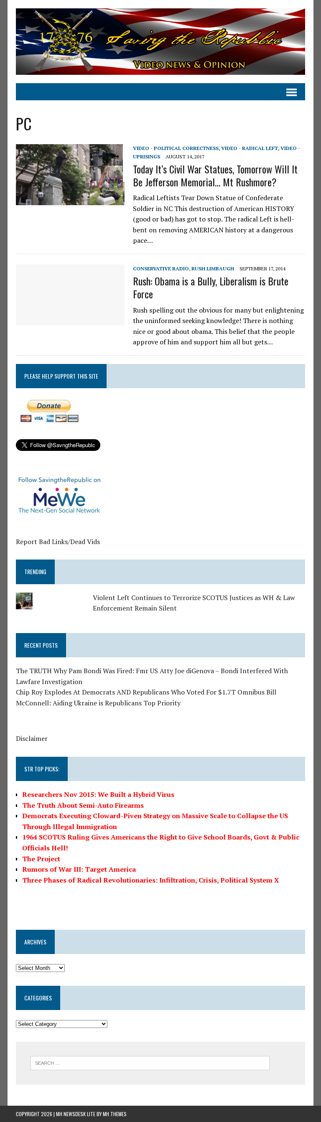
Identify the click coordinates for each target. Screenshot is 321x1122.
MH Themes (115, 1113)
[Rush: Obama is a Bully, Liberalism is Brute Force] (70, 319)
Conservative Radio (161, 268)
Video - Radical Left (249, 148)
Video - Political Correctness (176, 148)
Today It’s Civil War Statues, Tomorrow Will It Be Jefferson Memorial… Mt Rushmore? (215, 175)
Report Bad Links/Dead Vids (58, 541)
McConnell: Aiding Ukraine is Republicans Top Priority (98, 702)
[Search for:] (150, 1062)
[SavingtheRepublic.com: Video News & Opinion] (160, 41)
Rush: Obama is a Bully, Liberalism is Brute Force (210, 287)
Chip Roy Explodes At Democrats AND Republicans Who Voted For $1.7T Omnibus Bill (146, 692)
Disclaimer (32, 738)
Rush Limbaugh (212, 268)
